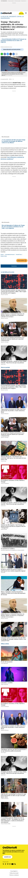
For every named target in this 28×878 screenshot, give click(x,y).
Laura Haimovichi (4, 663)
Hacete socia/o (21, 13)
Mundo (2, 254)
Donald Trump (19, 254)
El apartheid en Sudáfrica (8, 548)
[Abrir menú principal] (26, 13)
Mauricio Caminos (4, 294)
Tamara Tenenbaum (5, 483)
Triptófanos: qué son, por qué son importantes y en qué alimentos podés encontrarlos (14, 750)
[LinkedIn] (13, 54)
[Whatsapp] (2, 54)
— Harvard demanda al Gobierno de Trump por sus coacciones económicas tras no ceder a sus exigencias (13, 40)
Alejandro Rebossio (5, 413)
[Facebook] (5, 54)
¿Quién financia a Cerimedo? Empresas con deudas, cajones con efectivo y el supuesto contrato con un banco (12, 315)
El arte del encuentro (6, 662)
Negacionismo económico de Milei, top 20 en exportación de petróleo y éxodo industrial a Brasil (13, 410)
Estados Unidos (4, 256)
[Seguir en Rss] (15, 864)
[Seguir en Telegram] (7, 864)
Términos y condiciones (14, 875)
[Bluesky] (8, 54)
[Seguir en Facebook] (5, 864)
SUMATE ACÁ (7, 857)
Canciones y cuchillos (7, 682)
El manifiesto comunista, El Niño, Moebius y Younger (13, 481)
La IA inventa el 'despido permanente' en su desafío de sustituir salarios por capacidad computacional (12, 339)
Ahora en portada (5, 367)
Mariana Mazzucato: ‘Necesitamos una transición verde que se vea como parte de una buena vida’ (13, 458)
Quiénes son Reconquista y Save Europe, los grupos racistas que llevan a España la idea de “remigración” (13, 526)
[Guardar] (16, 54)
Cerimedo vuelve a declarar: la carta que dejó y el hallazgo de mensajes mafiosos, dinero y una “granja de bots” (13, 639)
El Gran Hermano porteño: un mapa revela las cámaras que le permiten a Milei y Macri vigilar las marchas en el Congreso (13, 291)
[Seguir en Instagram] (10, 864)
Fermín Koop (3, 461)
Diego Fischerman (4, 684)
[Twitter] (10, 54)
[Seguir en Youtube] (12, 864)
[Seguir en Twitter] (3, 864)
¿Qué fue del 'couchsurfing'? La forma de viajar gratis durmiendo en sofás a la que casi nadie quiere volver (13, 795)
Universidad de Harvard (9, 254)
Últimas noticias (5, 643)
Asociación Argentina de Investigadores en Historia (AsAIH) (12, 550)
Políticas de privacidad (14, 873)
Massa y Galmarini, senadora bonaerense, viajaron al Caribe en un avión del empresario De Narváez (13, 593)
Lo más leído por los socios (7, 272)
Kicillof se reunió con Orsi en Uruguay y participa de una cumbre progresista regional (13, 570)
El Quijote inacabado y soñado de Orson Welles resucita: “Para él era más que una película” (13, 361)
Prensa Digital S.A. (14, 871)
